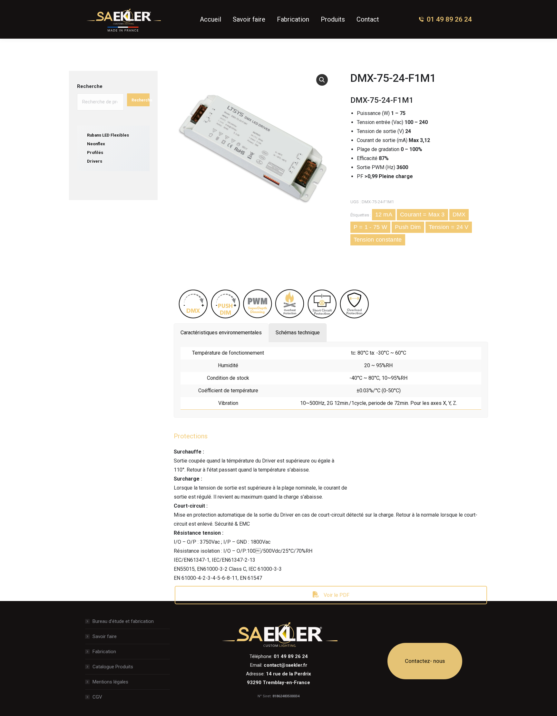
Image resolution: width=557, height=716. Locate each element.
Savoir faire (105, 636)
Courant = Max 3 (422, 214)
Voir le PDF (335, 595)
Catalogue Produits (113, 667)
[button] (322, 80)
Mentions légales (110, 682)
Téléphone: (278, 656)
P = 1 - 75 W (370, 227)
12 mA (384, 214)
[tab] (221, 332)
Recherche (90, 86)
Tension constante (378, 239)
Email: (278, 665)
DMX (459, 214)
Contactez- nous (425, 661)
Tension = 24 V (449, 227)
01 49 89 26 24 (449, 19)
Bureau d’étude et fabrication (123, 621)
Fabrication (104, 651)
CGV (97, 697)
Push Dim (408, 227)
